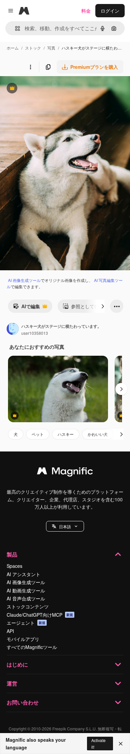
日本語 (65, 526)
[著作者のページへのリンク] (13, 329)
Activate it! (98, 743)
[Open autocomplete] (15, 28)
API (10, 631)
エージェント (26, 622)
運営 (12, 683)
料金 (86, 10)
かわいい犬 (98, 434)
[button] (65, 526)
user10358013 (34, 333)
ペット (38, 434)
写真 (51, 48)
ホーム (13, 48)
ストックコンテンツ (28, 606)
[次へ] (103, 306)
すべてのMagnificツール (32, 647)
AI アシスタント (23, 574)
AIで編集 (26, 308)
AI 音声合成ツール (26, 598)
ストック (33, 48)
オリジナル (45, 88)
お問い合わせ (23, 702)
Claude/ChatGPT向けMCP (40, 614)
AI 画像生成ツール (24, 280)
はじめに (17, 664)
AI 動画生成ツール (26, 590)
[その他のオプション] (30, 66)
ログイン (110, 10)
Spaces (14, 566)
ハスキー (66, 434)
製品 (12, 554)
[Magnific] (65, 472)
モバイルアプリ (23, 639)
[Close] (120, 744)
